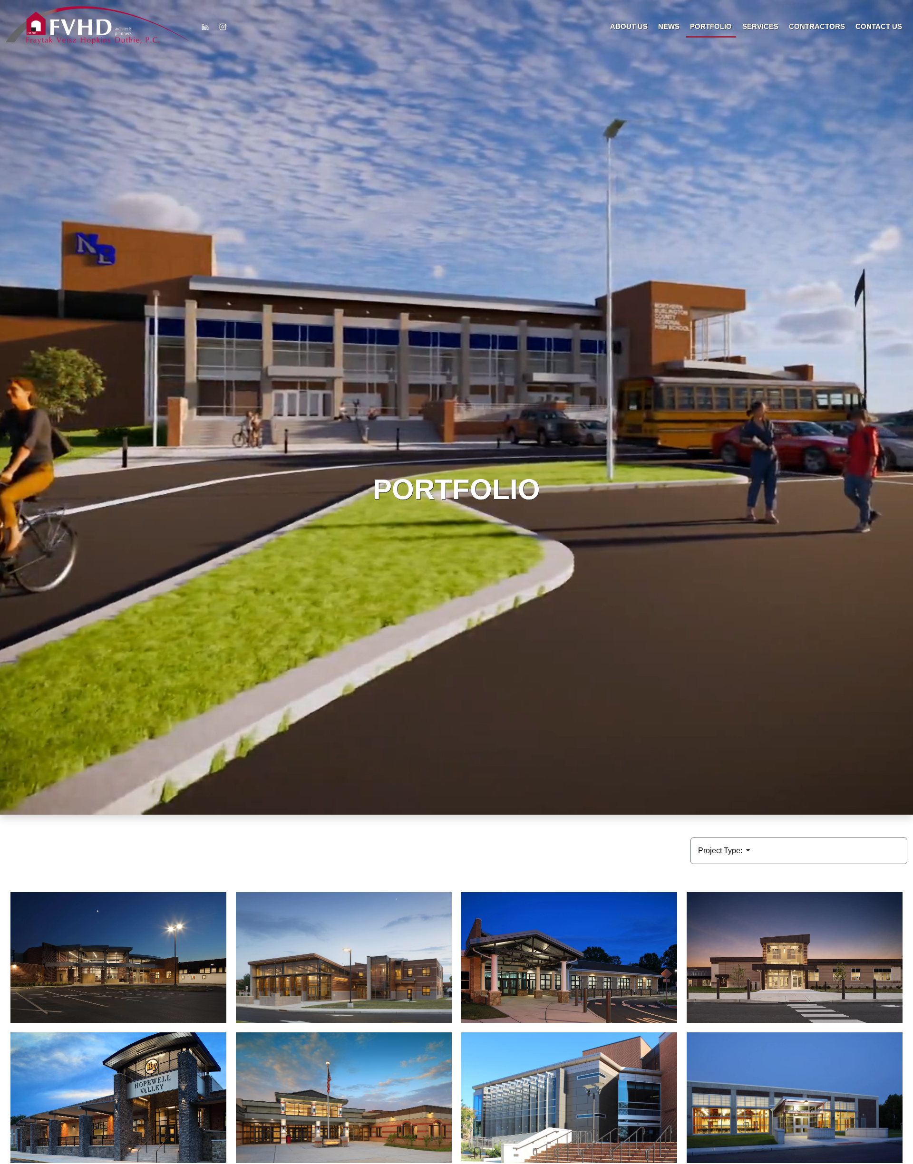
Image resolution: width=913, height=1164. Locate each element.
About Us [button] (629, 26)
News (669, 26)
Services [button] (760, 26)
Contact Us (878, 26)
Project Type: (721, 851)
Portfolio (711, 26)
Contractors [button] (817, 26)
